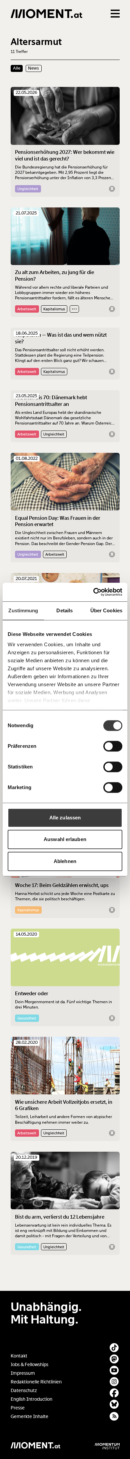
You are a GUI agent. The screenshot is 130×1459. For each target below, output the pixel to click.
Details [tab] (64, 610)
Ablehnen (65, 861)
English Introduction (31, 1399)
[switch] (112, 746)
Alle (16, 68)
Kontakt (19, 1356)
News (33, 68)
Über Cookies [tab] (106, 610)
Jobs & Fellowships (29, 1364)
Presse (18, 1408)
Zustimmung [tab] (23, 610)
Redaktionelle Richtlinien (36, 1382)
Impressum (23, 1373)
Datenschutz (24, 1390)
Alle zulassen (65, 817)
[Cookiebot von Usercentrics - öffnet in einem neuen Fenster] (93, 592)
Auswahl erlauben (65, 839)
